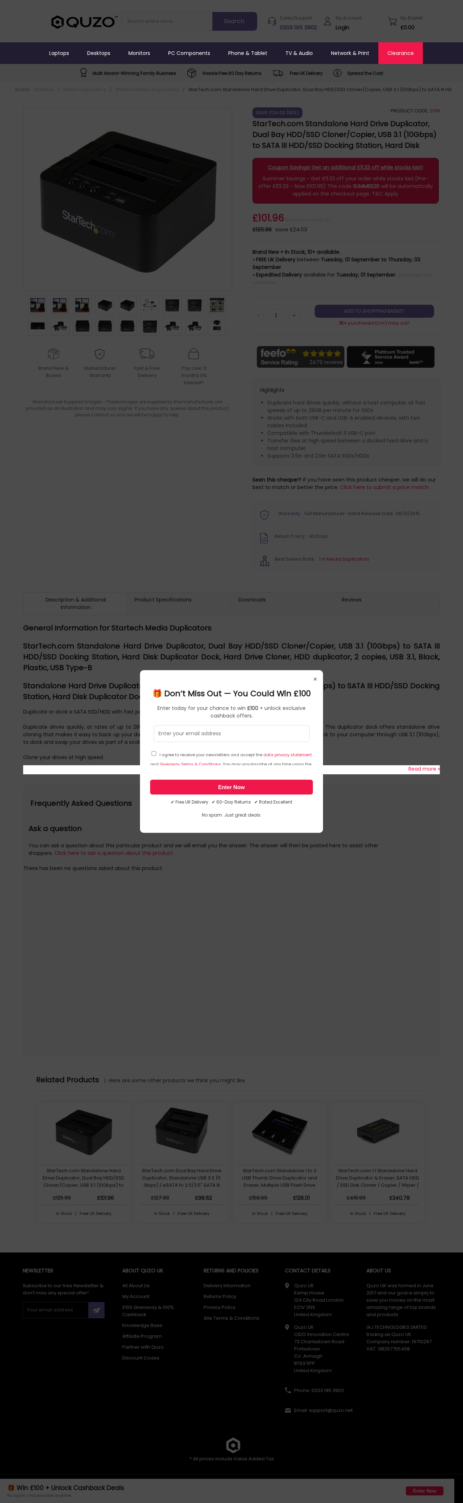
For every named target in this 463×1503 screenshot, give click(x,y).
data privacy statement (287, 755)
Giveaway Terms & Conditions (190, 764)
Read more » (424, 768)
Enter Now (231, 787)
